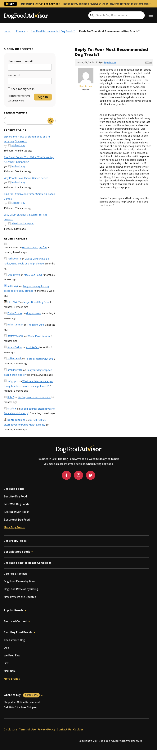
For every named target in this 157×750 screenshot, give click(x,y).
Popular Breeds (13, 610)
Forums (20, 31)
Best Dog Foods (14, 489)
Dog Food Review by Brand (20, 582)
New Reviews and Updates (20, 597)
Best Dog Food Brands (18, 632)
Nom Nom (10, 671)
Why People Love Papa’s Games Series (26, 178)
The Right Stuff (35, 325)
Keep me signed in (22, 89)
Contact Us (64, 729)
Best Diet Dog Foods (17, 552)
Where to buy (21, 695)
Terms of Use (27, 729)
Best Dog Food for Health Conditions (27, 563)
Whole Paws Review (39, 336)
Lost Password (16, 101)
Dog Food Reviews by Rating (21, 589)
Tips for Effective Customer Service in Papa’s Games (30, 196)
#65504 (148, 62)
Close (151, 4)
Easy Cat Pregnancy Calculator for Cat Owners (25, 217)
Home (7, 31)
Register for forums (19, 96)
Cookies (78, 729)
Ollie (6, 648)
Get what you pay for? (34, 247)
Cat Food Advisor (49, 4)
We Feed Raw (12, 656)
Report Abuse (110, 62)
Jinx (6, 663)
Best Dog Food (15, 497)
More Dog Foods (14, 527)
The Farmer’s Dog (14, 640)
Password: (14, 75)
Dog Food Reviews (15, 574)
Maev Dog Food (33, 275)
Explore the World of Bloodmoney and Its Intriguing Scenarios (27, 139)
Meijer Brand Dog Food (37, 302)
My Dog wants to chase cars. (34, 397)
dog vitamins (33, 313)
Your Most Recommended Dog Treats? (53, 31)
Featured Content (15, 621)
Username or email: (20, 61)
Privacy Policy (46, 729)
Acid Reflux (32, 347)
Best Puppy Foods (15, 541)
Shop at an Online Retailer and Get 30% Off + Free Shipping (22, 704)
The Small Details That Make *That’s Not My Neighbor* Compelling (29, 160)
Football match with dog (39, 359)
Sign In (43, 97)
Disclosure (10, 729)
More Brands (12, 679)
